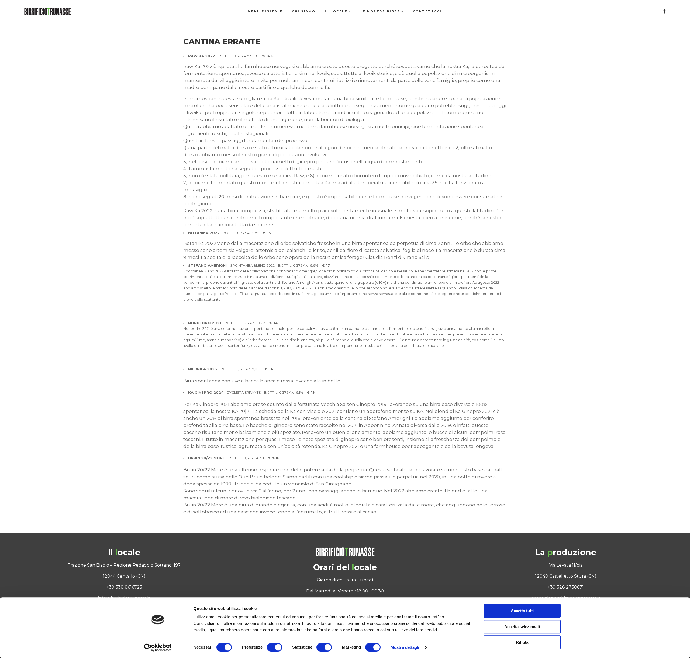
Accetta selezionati (522, 626)
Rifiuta (522, 642)
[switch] (274, 647)
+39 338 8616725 (124, 587)
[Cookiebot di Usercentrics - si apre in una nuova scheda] (157, 647)
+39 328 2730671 (566, 587)
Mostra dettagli (405, 647)
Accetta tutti (522, 610)
